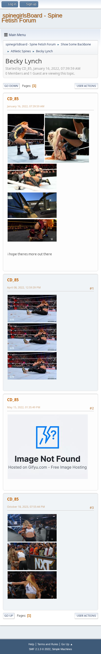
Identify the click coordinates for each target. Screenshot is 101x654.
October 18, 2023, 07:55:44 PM (26, 506)
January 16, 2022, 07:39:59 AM (25, 106)
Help (31, 644)
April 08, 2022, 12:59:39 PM (24, 287)
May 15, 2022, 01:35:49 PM (23, 407)
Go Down (11, 86)
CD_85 (13, 98)
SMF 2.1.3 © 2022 (39, 649)
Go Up (8, 615)
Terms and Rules (48, 644)
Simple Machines (62, 649)
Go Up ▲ (67, 644)
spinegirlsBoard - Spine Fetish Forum (31, 18)
